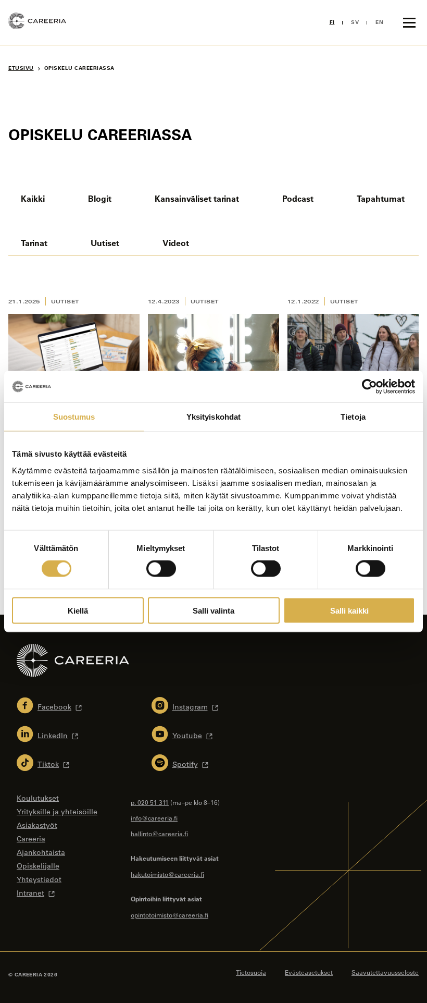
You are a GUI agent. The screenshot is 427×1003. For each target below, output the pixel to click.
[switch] (161, 568)
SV (355, 22)
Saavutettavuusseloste (385, 972)
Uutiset (105, 242)
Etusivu (21, 68)
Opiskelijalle (38, 866)
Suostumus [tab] (74, 416)
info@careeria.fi (154, 818)
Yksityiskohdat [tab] (213, 416)
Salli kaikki (349, 610)
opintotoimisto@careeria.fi (169, 915)
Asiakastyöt (37, 825)
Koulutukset (38, 798)
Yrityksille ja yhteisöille (57, 811)
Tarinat (34, 242)
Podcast (297, 198)
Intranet (30, 893)
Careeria (31, 838)
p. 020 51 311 (150, 802)
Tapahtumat (381, 198)
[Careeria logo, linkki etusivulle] (37, 22)
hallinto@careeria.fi (159, 833)
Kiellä (78, 610)
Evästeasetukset (309, 972)
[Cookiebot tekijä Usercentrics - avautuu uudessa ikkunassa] (369, 387)
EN (379, 22)
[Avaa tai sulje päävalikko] (409, 22)
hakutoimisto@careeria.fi (167, 874)
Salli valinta (213, 610)
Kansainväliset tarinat (197, 198)
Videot (175, 242)
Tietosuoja (251, 972)
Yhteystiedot (39, 879)
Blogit (99, 198)
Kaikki (33, 198)
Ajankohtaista (41, 852)
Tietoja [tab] (353, 416)
